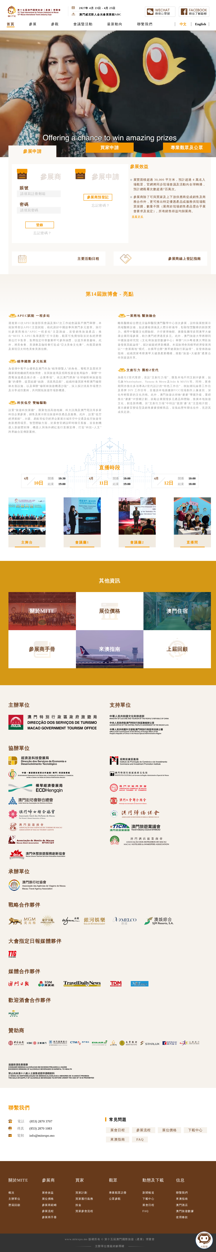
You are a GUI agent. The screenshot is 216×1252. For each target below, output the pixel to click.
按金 (78, 1205)
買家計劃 (81, 1192)
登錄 (39, 225)
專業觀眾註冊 (118, 1192)
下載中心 (195, 1130)
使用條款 (182, 1217)
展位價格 (169, 1130)
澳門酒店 (182, 1205)
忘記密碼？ (42, 233)
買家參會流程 (84, 1211)
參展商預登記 (98, 197)
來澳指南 (117, 1139)
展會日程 (117, 1130)
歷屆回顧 (14, 1205)
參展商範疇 (49, 1205)
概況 (11, 1192)
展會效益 (48, 1192)
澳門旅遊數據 (185, 1211)
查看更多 (138, 216)
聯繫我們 (182, 1192)
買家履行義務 (84, 1198)
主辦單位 (14, 1198)
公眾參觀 (115, 1198)
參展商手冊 (49, 1217)
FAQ (140, 1139)
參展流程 (143, 1130)
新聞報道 (148, 1192)
